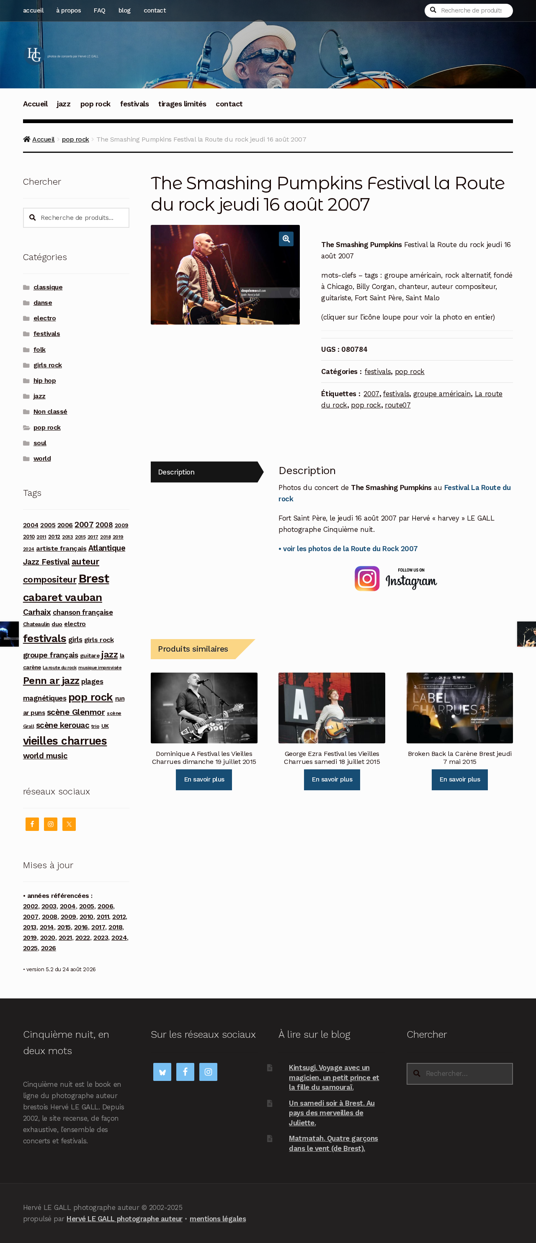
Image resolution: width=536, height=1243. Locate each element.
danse (43, 303)
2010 (29, 537)
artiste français (61, 548)
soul (40, 443)
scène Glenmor (76, 712)
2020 (47, 937)
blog (125, 10)
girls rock (48, 365)
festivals (134, 104)
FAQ (100, 10)
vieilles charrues (65, 741)
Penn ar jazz (51, 680)
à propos (68, 10)
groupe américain (442, 393)
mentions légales (218, 1219)
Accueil (35, 104)
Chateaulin (36, 624)
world (42, 458)
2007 (371, 393)
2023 (100, 937)
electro (45, 318)
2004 (31, 525)
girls (75, 639)
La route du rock (59, 667)
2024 (28, 549)
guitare (90, 655)
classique (48, 287)
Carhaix (37, 612)
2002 (30, 906)
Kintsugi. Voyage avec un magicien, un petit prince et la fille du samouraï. (334, 1077)
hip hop (45, 380)
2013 (67, 537)
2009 (122, 525)
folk (40, 349)
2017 (93, 537)
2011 (41, 537)
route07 (398, 405)
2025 (30, 948)
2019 (118, 537)
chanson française (83, 612)
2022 (82, 937)
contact (155, 10)
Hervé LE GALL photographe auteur (124, 1219)
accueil (33, 10)
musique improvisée (99, 667)
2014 (47, 927)
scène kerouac (63, 725)
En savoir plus (204, 779)
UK (105, 725)
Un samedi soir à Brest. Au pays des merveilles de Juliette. (331, 1113)
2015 (80, 537)
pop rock (95, 104)
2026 (48, 948)
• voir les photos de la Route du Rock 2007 (347, 548)
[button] (286, 239)
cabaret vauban (62, 597)
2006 (65, 525)
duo (57, 624)
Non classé (50, 411)
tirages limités (182, 104)
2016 (81, 927)
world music (45, 755)
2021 (65, 937)
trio (95, 726)
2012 (54, 536)
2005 (47, 525)
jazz (63, 104)
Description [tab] (176, 472)
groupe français (50, 654)
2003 (49, 906)
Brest (93, 578)
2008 (104, 525)
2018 (105, 537)
